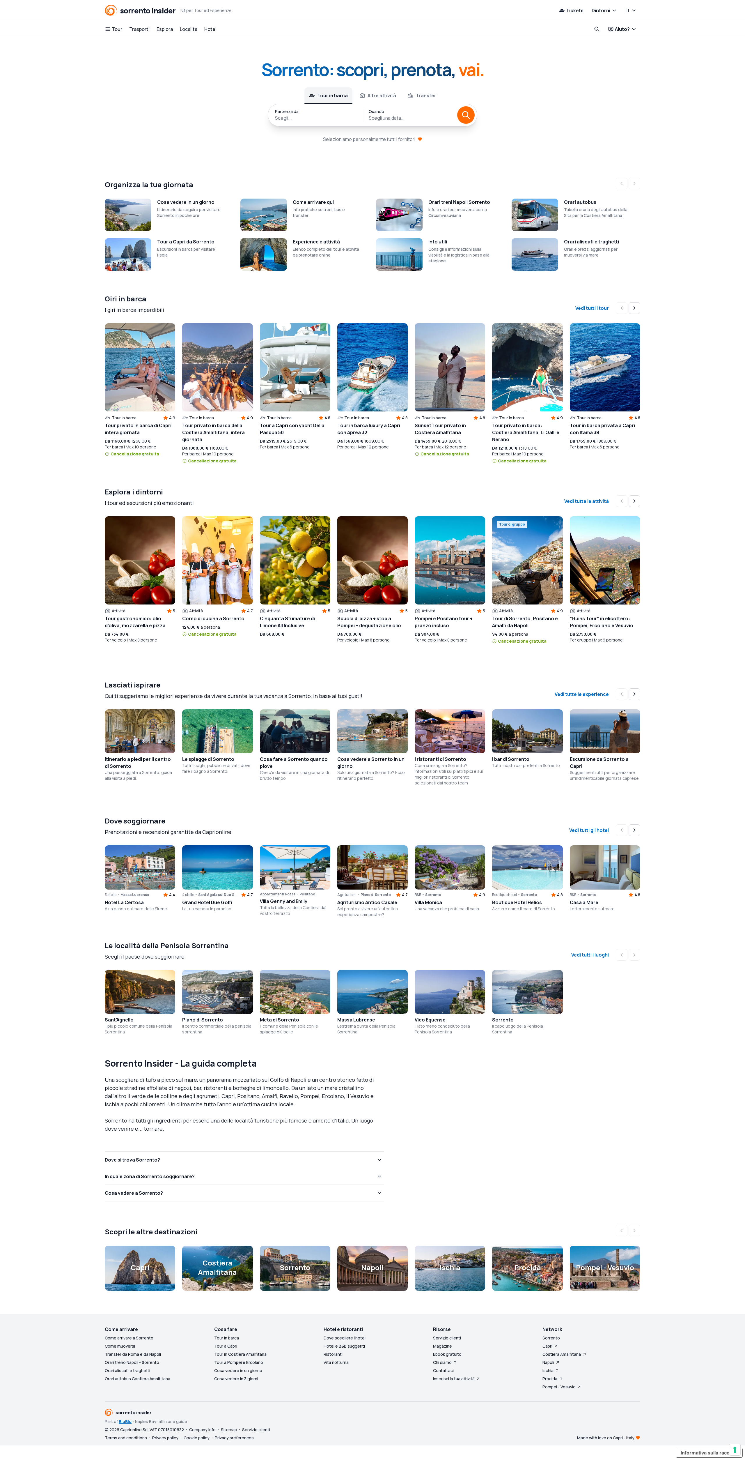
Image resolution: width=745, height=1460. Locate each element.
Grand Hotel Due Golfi (207, 902)
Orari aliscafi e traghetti (591, 241)
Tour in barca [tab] (332, 95)
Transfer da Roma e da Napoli (133, 1354)
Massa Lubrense (356, 1020)
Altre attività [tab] (382, 95)
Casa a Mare (584, 902)
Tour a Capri (225, 1346)
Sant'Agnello (119, 1020)
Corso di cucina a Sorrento (213, 618)
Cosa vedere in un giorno (185, 202)
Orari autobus (580, 202)
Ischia (548, 1370)
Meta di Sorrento (279, 1020)
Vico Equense (430, 1020)
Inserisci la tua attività (454, 1378)
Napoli (548, 1362)
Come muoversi (120, 1346)
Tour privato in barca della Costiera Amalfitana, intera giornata (213, 432)
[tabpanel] (372, 115)
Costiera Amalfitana (561, 1354)
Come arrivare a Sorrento (129, 1338)
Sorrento (503, 1020)
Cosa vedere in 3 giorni (236, 1378)
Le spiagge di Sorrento (208, 759)
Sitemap (229, 1429)
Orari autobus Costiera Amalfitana (137, 1378)
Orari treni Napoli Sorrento (459, 202)
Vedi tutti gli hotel (589, 830)
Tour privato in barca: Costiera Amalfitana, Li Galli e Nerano (525, 432)
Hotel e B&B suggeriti (344, 1346)
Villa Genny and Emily (283, 901)
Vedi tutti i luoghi (590, 955)
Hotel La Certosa (124, 902)
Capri (547, 1346)
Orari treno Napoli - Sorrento (132, 1362)
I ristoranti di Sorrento (440, 759)
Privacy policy (165, 1437)
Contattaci (443, 1370)
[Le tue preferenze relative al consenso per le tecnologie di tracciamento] (734, 1449)
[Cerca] (466, 115)
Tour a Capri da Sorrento (185, 241)
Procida (549, 1378)
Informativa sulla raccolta (709, 1453)
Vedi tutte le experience (582, 694)
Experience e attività (316, 241)
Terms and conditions (126, 1437)
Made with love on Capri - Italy (605, 1437)
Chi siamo (442, 1362)
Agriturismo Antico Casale (367, 902)
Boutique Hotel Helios (517, 902)
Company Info (202, 1429)
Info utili (437, 241)
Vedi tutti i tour (592, 308)
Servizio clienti (447, 1338)
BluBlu (125, 1421)
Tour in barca (226, 1338)
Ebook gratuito (447, 1354)
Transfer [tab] (426, 95)
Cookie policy (197, 1437)
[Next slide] (634, 308)
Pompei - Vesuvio (559, 1387)
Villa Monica (428, 902)
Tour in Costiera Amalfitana (240, 1354)
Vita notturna (336, 1362)
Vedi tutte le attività (586, 501)
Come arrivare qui (313, 202)
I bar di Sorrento (510, 759)
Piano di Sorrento (202, 1020)
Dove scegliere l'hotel (345, 1338)
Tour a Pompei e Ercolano (238, 1362)
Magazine (442, 1346)
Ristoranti (333, 1354)
